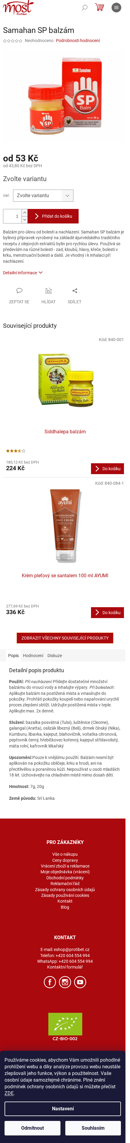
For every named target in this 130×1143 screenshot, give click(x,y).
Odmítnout (32, 1128)
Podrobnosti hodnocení (78, 40)
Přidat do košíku (57, 216)
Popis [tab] (13, 655)
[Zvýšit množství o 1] (24, 212)
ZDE (9, 1093)
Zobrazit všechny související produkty (65, 638)
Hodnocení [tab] (33, 655)
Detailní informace (20, 272)
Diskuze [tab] (54, 655)
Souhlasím (93, 1128)
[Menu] (116, 8)
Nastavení (63, 1109)
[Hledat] (85, 8)
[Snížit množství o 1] (24, 219)
